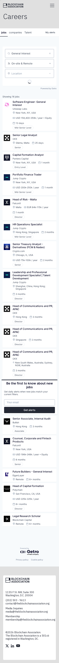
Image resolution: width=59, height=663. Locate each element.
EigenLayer (18, 475)
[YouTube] (18, 646)
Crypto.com (19, 251)
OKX (15, 139)
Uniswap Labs (20, 108)
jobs (3, 32)
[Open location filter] (49, 73)
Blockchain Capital (22, 520)
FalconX (17, 203)
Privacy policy (22, 560)
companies (15, 32)
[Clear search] (49, 53)
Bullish (16, 422)
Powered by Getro (48, 88)
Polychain (17, 489)
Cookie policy (37, 560)
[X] (7, 646)
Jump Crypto (19, 178)
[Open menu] (52, 5)
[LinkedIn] (13, 646)
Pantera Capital (20, 158)
